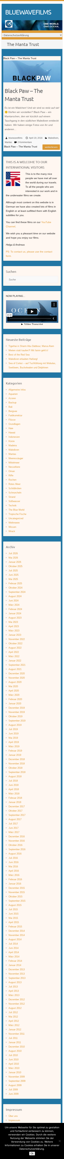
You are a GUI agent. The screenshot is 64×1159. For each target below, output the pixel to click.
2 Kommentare (25, 142)
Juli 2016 (13, 858)
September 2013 (17, 978)
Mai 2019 (13, 738)
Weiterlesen (51, 147)
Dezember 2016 (17, 836)
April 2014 (14, 952)
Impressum (14, 1120)
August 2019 (15, 725)
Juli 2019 (13, 729)
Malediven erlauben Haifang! (23, 359)
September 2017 (17, 815)
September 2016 (17, 849)
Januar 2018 (15, 802)
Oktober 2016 (15, 845)
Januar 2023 (15, 635)
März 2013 (14, 995)
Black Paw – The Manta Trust (24, 94)
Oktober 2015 (15, 896)
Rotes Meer (14, 484)
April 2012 (14, 1021)
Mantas (8, 142)
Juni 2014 (13, 948)
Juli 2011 (13, 1038)
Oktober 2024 (15, 587)
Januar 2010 (15, 1072)
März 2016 (14, 875)
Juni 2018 (13, 785)
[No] (59, 1141)
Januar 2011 (15, 1042)
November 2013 (17, 973)
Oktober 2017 (15, 810)
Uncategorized (16, 518)
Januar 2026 (15, 562)
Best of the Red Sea (19, 354)
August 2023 (15, 617)
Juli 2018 (13, 780)
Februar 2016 (15, 879)
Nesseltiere (14, 467)
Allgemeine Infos (17, 389)
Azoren (12, 398)
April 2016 (14, 870)
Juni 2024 (13, 600)
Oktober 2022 (15, 643)
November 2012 (17, 1003)
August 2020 (15, 682)
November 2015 (17, 892)
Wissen (12, 527)
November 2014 (17, 935)
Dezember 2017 (17, 806)
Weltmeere (14, 522)
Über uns (13, 1116)
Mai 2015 (13, 918)
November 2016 (17, 840)
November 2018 (17, 763)
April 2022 (14, 652)
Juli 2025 (13, 570)
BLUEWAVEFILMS (28, 12)
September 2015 (17, 900)
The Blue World (16, 509)
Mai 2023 (13, 622)
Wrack (12, 531)
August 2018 (15, 776)
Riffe (11, 475)
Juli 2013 (13, 986)
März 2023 (14, 630)
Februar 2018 (15, 798)
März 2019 (14, 746)
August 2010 (15, 1051)
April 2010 (14, 1063)
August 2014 (15, 939)
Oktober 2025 (15, 566)
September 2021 (17, 665)
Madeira (13, 445)
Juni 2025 (13, 575)
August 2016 (15, 853)
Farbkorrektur (15, 415)
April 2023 (14, 626)
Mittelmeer (14, 462)
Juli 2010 (13, 1055)
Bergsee (13, 411)
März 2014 (14, 956)
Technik (13, 505)
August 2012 (15, 1008)
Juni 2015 (13, 913)
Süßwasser (14, 501)
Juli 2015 (13, 909)
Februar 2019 (15, 750)
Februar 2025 (15, 583)
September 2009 (17, 1081)
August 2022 (15, 647)
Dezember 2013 (17, 969)
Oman (12, 471)
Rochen (12, 479)
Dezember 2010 (17, 1046)
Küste (12, 441)
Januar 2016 (15, 883)
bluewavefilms (15, 138)
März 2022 (14, 656)
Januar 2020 (15, 703)
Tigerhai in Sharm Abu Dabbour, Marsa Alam (31, 346)
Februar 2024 (15, 609)
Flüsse (12, 419)
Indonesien (14, 437)
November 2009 (17, 1076)
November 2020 (17, 677)
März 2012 (14, 1025)
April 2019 (14, 742)
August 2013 (15, 982)
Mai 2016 (13, 866)
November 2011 (17, 1033)
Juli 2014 (13, 943)
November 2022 (17, 639)
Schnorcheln (15, 492)
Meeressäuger (16, 458)
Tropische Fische (17, 514)
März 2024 (14, 605)
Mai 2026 (13, 557)
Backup (12, 402)
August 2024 (15, 596)
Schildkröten (15, 488)
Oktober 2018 (15, 768)
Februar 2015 (15, 926)
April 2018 (14, 789)
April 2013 (14, 991)
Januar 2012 (15, 1029)
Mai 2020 (13, 686)
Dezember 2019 (17, 707)
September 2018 (17, 772)
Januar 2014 (15, 965)
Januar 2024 (15, 613)
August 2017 (15, 819)
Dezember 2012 (17, 999)
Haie (11, 428)
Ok (32, 1153)
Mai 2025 (13, 579)
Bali (10, 407)
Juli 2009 (13, 1089)
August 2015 (15, 905)
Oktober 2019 (15, 716)
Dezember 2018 (17, 759)
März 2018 (14, 793)
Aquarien (13, 394)
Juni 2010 (13, 1059)
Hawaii (12, 432)
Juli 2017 (13, 823)
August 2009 (15, 1085)
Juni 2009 (13, 1094)
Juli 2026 (13, 553)
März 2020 (14, 695)
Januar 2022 (15, 660)
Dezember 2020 (17, 673)
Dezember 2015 (17, 888)
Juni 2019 (13, 733)
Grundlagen (14, 424)
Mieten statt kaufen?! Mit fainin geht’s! (28, 350)
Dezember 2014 (17, 931)
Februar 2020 (15, 699)
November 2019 (17, 712)
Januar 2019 (15, 755)
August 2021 (15, 669)
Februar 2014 (15, 961)
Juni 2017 (13, 828)
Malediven (53, 138)
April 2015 (14, 922)
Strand (12, 497)
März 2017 (14, 832)
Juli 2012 (13, 1012)
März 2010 (14, 1068)
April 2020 (14, 690)
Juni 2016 (13, 862)
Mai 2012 (13, 1016)
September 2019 (17, 720)
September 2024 (17, 592)
